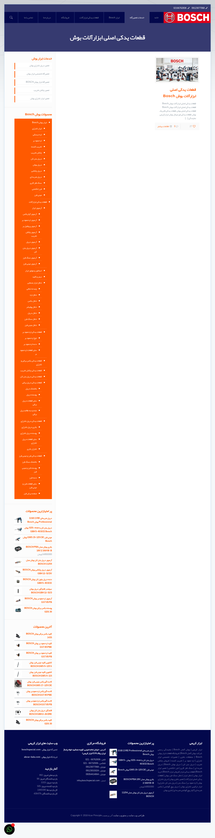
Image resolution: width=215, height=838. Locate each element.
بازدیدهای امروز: (50, 775)
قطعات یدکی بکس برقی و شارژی (31, 363)
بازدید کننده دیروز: (49, 786)
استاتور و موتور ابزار (33, 271)
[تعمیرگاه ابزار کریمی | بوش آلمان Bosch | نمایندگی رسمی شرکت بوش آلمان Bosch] (187, 17)
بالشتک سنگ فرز (29, 462)
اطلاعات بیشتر (163, 126)
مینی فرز (38, 195)
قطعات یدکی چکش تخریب (31, 370)
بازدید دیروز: (51, 782)
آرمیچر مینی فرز (30, 264)
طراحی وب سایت (136, 815)
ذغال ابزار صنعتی (34, 283)
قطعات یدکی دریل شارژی (31, 421)
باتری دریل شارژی (29, 427)
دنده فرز (33, 478)
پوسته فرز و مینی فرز (29, 470)
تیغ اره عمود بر (31, 338)
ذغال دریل (32, 313)
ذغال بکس (32, 301)
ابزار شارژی (37, 128)
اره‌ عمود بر (37, 140)
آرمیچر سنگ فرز (30, 258)
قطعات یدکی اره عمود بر (32, 332)
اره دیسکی (37, 134)
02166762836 (180, 8)
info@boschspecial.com (88, 780)
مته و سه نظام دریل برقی (28, 412)
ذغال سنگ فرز (30, 319)
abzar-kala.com (32, 757)
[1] (9, 831)
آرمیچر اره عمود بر (29, 220)
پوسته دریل (31, 395)
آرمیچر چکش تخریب (31, 234)
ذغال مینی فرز (31, 325)
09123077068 (198, 8)
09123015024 (92, 770)
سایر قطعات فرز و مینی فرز (30, 486)
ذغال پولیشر (31, 307)
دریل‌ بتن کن (36, 159)
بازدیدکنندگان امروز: (48, 779)
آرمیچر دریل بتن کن (30, 250)
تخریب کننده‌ (36, 147)
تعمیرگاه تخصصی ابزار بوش (38, 74)
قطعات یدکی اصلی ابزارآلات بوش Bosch (179, 93)
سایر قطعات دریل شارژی (29, 441)
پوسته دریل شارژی (28, 433)
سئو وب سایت (119, 815)
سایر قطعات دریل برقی (29, 403)
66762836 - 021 (92, 759)
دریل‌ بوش (37, 165)
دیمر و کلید (37, 277)
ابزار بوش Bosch (39, 122)
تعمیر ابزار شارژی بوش (39, 99)
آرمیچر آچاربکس (30, 214)
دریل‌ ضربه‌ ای (36, 177)
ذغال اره (33, 295)
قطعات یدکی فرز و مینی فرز (30, 456)
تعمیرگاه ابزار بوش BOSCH (37, 82)
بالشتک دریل (31, 388)
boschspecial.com (31, 749)
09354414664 (92, 774)
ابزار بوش (46, 749)
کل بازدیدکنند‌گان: (49, 793)
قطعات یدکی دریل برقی (32, 382)
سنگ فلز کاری (36, 183)
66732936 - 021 (90, 763)
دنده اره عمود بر (30, 344)
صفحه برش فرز (30, 493)
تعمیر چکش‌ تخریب (41, 90)
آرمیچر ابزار (37, 208)
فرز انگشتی (37, 189)
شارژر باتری (32, 449)
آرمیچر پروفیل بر (30, 226)
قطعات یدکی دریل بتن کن (31, 376)
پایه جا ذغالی (32, 289)
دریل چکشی (36, 171)
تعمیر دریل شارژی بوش (39, 66)
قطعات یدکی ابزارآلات (38, 202)
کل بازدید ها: (51, 790)
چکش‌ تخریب (36, 153)
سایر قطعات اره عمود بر (28, 352)
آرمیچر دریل (31, 242)
